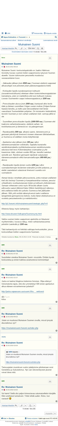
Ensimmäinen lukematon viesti (22, 52)
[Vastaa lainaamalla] (50, 58)
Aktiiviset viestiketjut (24, 40)
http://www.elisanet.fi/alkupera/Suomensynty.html (22, 214)
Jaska (4, 337)
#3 (2, 277)
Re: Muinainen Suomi (12, 251)
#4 (2, 316)
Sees (3, 57)
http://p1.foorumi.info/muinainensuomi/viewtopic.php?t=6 (25, 204)
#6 (2, 390)
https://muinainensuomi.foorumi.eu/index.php (20, 328)
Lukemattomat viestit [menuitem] (50, 40)
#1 (2, 67)
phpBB (27, 421)
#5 (2, 345)
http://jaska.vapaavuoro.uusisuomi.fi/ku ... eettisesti (23, 291)
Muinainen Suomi (29, 44)
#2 (2, 253)
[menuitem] (7, 33)
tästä (36, 424)
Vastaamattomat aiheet (8, 40)
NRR (3, 245)
